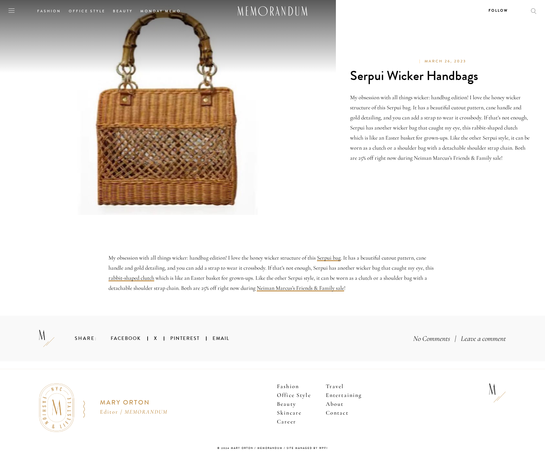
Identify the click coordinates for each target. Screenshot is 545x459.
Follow (498, 10)
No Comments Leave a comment (459, 338)
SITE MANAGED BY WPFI (307, 448)
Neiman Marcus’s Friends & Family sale (300, 287)
